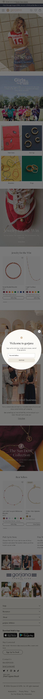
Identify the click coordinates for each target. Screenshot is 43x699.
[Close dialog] (39, 331)
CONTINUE (21, 360)
